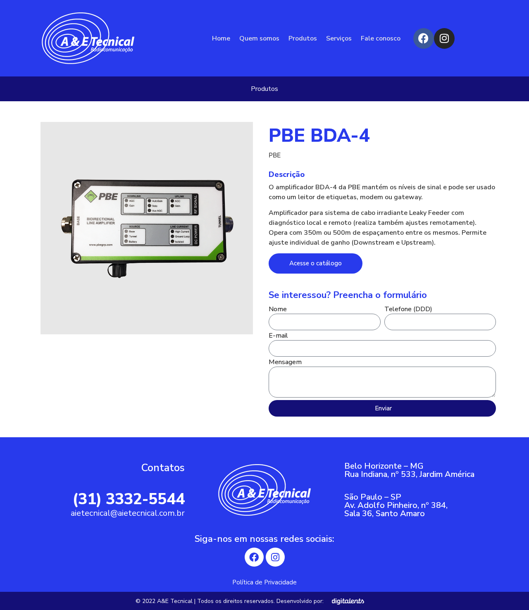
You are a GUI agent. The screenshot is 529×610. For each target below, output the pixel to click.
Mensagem (285, 363)
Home (221, 38)
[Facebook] (423, 38)
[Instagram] (444, 38)
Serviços (339, 38)
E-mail (278, 336)
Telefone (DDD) (408, 310)
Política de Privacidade (264, 582)
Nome (278, 310)
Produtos (302, 38)
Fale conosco (380, 38)
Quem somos (259, 38)
